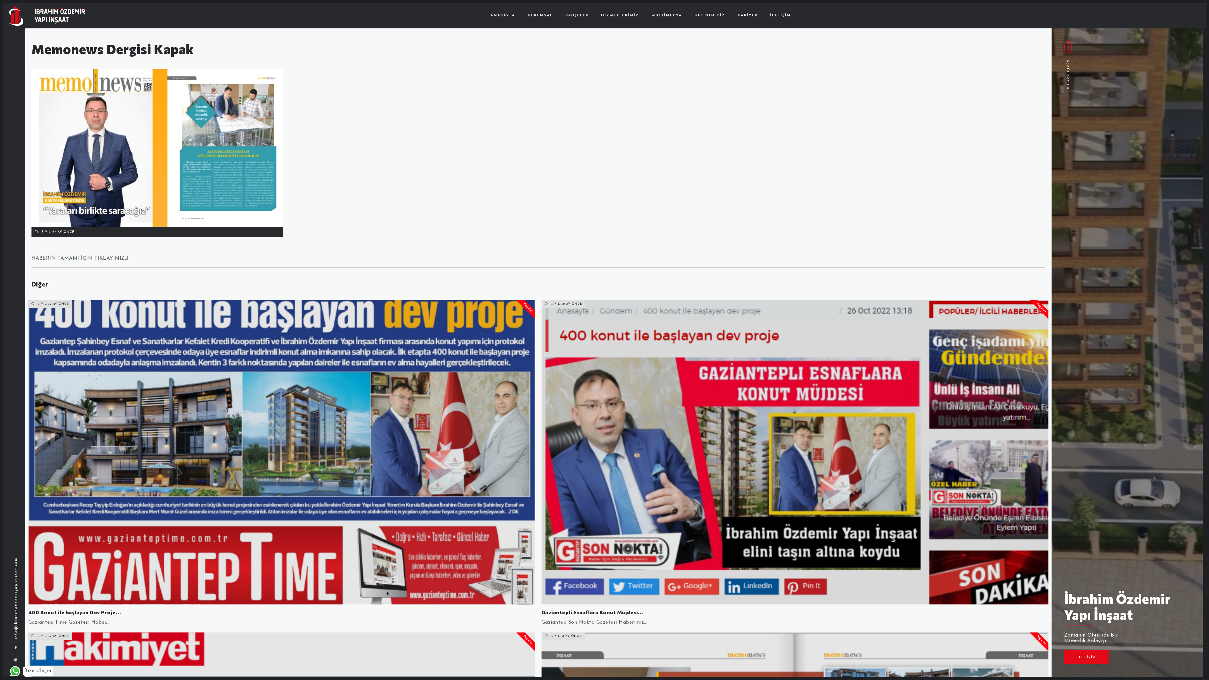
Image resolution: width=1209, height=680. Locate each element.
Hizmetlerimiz (620, 15)
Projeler (576, 15)
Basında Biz (710, 15)
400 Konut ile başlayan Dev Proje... (74, 612)
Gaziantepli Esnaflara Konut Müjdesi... (592, 612)
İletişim (780, 15)
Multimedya (666, 15)
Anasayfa (503, 15)
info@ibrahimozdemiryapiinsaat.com (16, 598)
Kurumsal (540, 15)
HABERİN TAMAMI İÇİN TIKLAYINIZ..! (79, 258)
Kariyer (748, 15)
